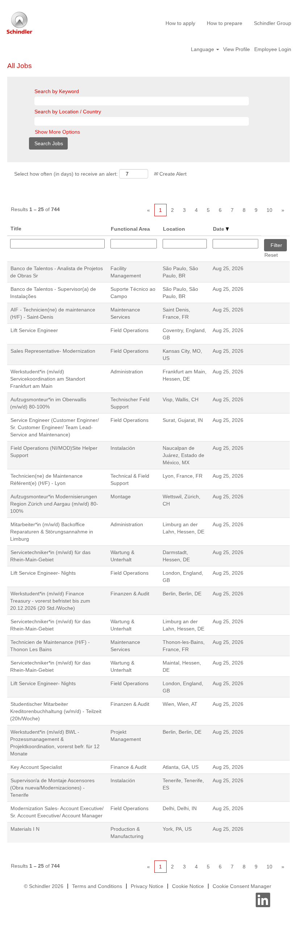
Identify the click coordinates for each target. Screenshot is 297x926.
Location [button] (174, 229)
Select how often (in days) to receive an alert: (66, 174)
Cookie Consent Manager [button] (242, 886)
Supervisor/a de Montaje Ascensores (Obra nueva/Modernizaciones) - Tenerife (52, 788)
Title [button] (16, 228)
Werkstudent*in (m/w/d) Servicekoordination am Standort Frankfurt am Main (47, 379)
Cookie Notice (188, 886)
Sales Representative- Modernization (53, 351)
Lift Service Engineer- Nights (43, 573)
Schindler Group (272, 23)
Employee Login (272, 49)
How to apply (180, 23)
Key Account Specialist (36, 767)
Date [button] (219, 229)
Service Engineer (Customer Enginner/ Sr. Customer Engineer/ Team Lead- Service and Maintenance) (54, 427)
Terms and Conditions (97, 886)
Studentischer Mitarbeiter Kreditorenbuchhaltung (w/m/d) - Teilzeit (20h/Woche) (55, 711)
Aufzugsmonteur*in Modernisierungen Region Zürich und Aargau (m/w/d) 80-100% (54, 504)
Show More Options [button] (57, 132)
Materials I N (25, 829)
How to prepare (224, 23)
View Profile (236, 49)
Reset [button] (271, 255)
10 (269, 210)
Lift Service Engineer (34, 330)
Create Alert (172, 174)
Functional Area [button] (130, 229)
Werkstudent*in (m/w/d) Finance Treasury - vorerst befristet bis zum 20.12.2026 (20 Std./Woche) (50, 601)
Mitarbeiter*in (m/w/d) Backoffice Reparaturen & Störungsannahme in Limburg (51, 531)
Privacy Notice (147, 886)
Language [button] (203, 49)
